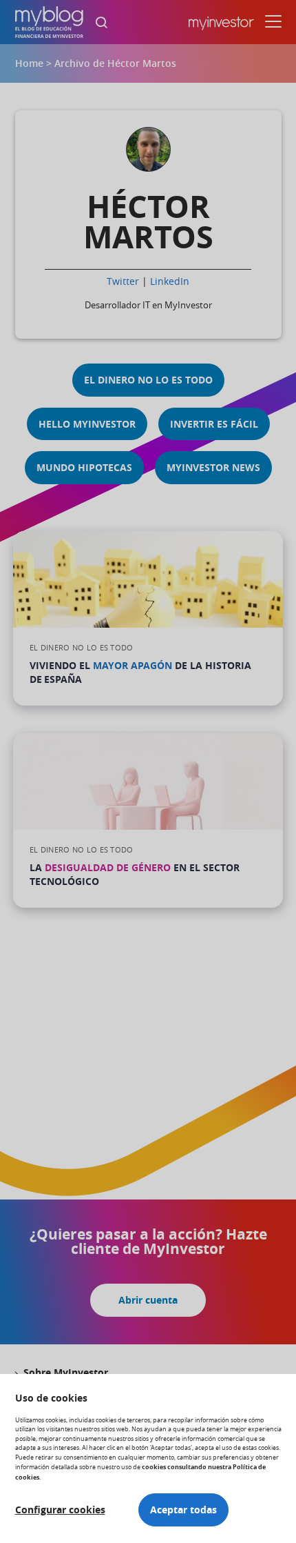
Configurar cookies (60, 1510)
